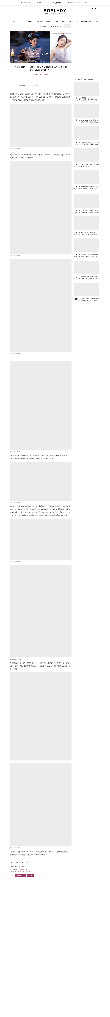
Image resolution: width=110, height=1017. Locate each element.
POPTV (76, 21)
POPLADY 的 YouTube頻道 (21, 871)
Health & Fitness (66, 21)
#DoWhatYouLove (86, 21)
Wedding (55, 21)
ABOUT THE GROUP (26, 2)
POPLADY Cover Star (55, 26)
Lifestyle (48, 21)
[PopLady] (55, 11)
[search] (89, 8)
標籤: (12, 875)
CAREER (87, 2)
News (45, 74)
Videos (96, 21)
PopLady (24, 85)
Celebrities (40, 21)
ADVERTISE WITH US (73, 2)
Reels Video (42, 26)
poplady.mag (23, 869)
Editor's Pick (30, 21)
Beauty (14, 21)
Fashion (21, 21)
